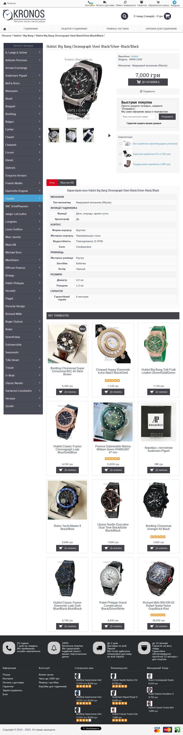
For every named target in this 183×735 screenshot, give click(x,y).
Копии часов (46, 674)
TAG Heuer (12, 360)
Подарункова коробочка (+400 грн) (151, 164)
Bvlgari (9, 121)
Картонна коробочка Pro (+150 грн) (151, 154)
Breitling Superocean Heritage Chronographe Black (89, 714)
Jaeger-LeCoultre (15, 214)
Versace (10, 398)
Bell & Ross (12, 83)
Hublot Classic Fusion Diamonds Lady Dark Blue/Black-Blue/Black (67, 605)
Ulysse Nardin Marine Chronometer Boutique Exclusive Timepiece (125, 680)
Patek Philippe (14, 283)
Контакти (8, 678)
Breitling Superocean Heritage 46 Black (89, 680)
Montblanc (12, 260)
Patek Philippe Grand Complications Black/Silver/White (113, 605)
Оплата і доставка (13, 682)
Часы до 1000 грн (49, 678)
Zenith (9, 406)
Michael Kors (13, 252)
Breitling (10, 114)
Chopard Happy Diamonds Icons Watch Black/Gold (113, 371)
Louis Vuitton (14, 229)
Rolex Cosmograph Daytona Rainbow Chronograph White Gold (161, 680)
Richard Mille (13, 314)
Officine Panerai (15, 267)
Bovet (9, 98)
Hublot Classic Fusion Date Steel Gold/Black (125, 714)
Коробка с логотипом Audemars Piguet (158, 449)
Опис (52, 182)
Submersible (13, 344)
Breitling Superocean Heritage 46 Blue (89, 697)
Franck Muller (14, 183)
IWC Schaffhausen (16, 206)
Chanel (9, 137)
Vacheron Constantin (18, 390)
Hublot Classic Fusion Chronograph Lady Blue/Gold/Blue (67, 449)
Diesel (9, 160)
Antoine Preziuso (16, 60)
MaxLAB (10, 244)
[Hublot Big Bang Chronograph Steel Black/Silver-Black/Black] (82, 123)
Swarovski (11, 352)
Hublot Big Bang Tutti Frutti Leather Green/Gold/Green (159, 371)
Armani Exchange (16, 68)
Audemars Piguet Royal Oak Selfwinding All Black (125, 697)
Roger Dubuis (14, 321)
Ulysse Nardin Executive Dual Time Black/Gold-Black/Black (113, 527)
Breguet (10, 106)
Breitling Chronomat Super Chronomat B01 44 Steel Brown (67, 371)
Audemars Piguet (16, 75)
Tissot (9, 367)
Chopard (10, 144)
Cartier (9, 129)
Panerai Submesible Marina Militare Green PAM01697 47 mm (113, 449)
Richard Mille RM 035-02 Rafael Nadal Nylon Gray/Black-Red (158, 605)
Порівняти (149, 91)
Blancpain (11, 91)
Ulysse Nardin (14, 383)
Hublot (9, 198)
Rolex (9, 329)
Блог (5, 694)
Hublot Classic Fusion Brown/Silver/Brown (161, 707)
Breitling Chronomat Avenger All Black (158, 527)
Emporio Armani (15, 175)
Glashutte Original (16, 191)
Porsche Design (15, 306)
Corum (9, 152)
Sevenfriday (12, 337)
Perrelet (10, 290)
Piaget (9, 298)
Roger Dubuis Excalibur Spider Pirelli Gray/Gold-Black (161, 694)
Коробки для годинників (52, 686)
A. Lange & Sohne (16, 52)
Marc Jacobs (13, 237)
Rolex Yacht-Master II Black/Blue (67, 527)
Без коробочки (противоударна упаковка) (155, 143)
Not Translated (58, 315)
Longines (11, 221)
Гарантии (8, 686)
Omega (9, 275)
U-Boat (9, 375)
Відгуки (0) (67, 182)
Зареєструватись (12, 690)
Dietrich (10, 167)
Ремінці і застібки (49, 682)
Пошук (6, 674)
